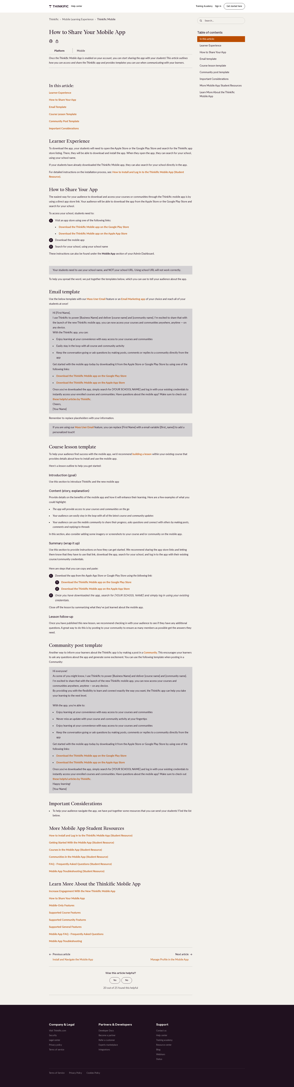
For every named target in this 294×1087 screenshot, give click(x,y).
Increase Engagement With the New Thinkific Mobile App (82, 891)
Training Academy (204, 6)
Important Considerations (64, 128)
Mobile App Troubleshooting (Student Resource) (76, 871)
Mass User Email (96, 299)
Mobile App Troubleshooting (65, 941)
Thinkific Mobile (106, 19)
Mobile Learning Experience (78, 19)
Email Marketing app (133, 299)
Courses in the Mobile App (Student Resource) (75, 850)
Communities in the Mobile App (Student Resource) (78, 857)
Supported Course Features (65, 912)
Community (150, 652)
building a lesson (142, 454)
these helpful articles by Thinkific (71, 399)
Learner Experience (60, 92)
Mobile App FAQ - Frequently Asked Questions (76, 934)
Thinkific (54, 19)
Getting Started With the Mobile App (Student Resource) (81, 842)
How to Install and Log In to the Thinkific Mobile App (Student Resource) (90, 835)
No (126, 980)
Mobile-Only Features (61, 905)
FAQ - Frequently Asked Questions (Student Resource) (80, 864)
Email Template (57, 107)
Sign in (218, 6)
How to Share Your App (62, 100)
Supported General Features (65, 927)
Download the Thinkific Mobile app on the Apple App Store (93, 233)
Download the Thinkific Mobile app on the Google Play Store (94, 227)
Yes (114, 980)
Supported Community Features (67, 920)
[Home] (59, 6)
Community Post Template (64, 121)
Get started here (234, 6)
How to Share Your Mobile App (67, 898)
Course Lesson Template (63, 114)
